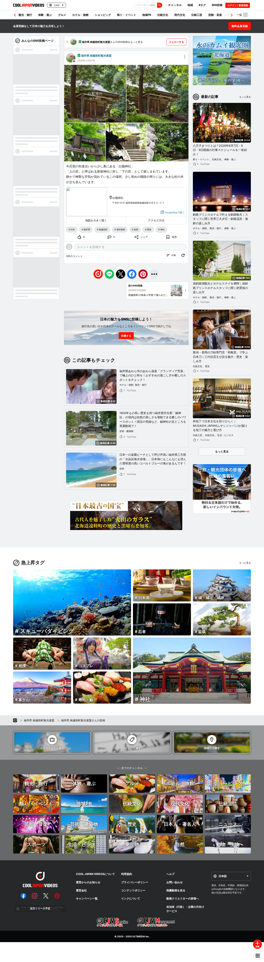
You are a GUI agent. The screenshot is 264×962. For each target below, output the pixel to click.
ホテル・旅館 (80, 14)
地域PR (146, 14)
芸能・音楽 (215, 14)
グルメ (62, 14)
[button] (231, 15)
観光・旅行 (25, 14)
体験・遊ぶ (45, 14)
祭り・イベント (126, 14)
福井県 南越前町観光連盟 (96, 55)
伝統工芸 (196, 14)
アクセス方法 (156, 220)
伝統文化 (162, 14)
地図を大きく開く (96, 220)
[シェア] (154, 274)
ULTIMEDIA (138, 936)
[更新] (183, 255)
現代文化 (179, 14)
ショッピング (103, 14)
